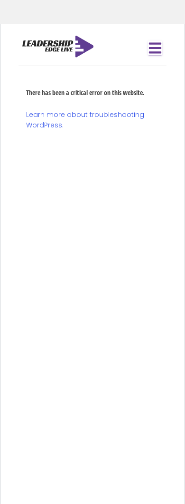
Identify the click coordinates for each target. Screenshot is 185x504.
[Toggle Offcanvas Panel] (155, 48)
